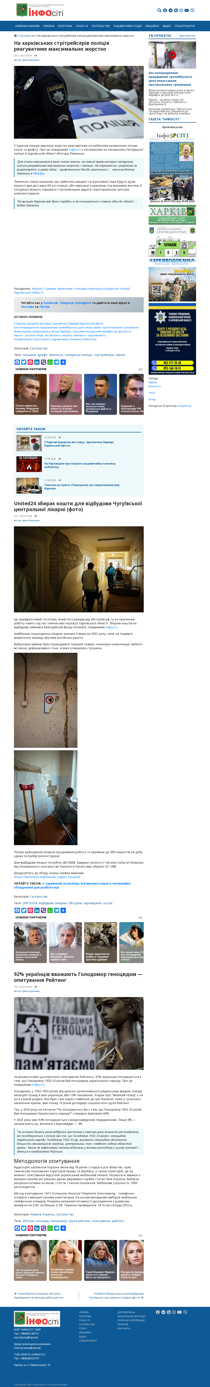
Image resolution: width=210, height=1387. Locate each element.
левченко (56, 355)
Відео (167, 26)
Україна (48, 26)
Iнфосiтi (38, 1085)
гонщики (29, 355)
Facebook (50, 303)
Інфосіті (75, 149)
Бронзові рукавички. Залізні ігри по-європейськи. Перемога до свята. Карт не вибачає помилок (170, 111)
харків (120, 355)
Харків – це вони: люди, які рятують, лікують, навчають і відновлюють (60, 335)
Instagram (83, 303)
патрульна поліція (78, 355)
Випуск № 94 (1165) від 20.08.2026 (172, 200)
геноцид (42, 1221)
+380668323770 (29, 1358)
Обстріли (75, 903)
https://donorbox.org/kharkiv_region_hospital (47, 877)
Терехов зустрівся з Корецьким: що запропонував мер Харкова (82, 486)
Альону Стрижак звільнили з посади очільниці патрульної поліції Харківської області (72, 290)
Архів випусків (187, 35)
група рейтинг (79, 1221)
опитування (101, 1221)
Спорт (83, 1328)
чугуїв (107, 903)
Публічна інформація (131, 1320)
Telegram (67, 303)
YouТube (27, 307)
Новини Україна (42, 1214)
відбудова (46, 903)
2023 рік (28, 1221)
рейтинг (118, 1221)
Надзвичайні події (128, 26)
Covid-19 (82, 26)
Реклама (122, 1324)
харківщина (92, 903)
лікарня (61, 903)
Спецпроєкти (184, 26)
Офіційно (152, 26)
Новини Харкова (27, 26)
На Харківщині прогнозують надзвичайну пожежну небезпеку (55, 339)
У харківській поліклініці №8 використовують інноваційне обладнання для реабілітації (72, 885)
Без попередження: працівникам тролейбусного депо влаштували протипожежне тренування (76, 327)
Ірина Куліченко (31, 59)
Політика (65, 26)
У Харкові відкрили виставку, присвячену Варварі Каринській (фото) (58, 323)
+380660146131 (29, 1333)
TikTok (44, 307)
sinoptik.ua (184, 406)
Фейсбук (38, 173)
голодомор (58, 1221)
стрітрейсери (104, 355)
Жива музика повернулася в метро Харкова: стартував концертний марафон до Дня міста (72, 331)
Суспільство (101, 26)
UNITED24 (29, 903)
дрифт (42, 355)
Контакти (123, 1328)
